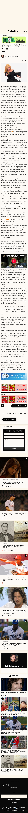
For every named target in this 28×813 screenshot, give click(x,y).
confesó (8, 219)
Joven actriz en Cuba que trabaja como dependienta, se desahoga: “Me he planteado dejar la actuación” (13, 482)
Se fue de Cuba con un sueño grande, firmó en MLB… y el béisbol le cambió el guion (14, 579)
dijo (12, 131)
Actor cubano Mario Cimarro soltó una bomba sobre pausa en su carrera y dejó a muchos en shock (14, 612)
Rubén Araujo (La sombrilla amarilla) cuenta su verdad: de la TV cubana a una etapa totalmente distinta (13, 713)
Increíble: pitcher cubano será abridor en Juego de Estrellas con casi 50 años (14, 514)
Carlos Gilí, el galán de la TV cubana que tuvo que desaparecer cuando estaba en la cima (13, 694)
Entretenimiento (12, 479)
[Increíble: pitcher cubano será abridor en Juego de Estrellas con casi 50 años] (14, 500)
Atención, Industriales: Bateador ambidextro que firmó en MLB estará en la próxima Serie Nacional (13, 751)
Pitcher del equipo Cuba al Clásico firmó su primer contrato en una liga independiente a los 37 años (14, 644)
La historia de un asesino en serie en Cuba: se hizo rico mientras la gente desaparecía (13, 546)
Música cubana (22, 413)
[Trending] (26, 459)
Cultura (9, 413)
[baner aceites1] (14, 39)
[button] (1, 31)
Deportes (6, 512)
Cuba (3, 413)
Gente (17, 479)
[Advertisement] (14, 15)
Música (14, 413)
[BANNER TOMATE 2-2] (14, 387)
